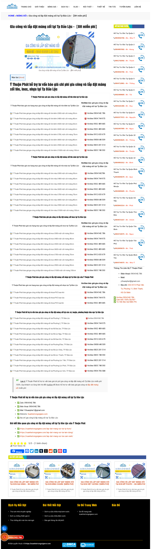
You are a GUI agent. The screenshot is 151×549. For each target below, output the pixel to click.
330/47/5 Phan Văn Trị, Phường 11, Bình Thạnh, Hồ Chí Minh (132, 289)
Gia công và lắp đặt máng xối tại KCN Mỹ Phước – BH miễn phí (130, 483)
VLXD (75, 7)
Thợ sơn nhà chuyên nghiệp (20, 512)
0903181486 (119, 106)
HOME (11, 15)
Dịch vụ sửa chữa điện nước (55, 516)
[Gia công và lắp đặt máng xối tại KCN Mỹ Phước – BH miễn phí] (130, 470)
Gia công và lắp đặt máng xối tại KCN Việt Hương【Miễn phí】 (95, 483)
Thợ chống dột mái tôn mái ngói (22, 520)
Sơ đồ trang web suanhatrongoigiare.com (88, 513)
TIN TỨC (112, 7)
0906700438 (119, 151)
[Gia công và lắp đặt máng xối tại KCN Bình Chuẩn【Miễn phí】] (59, 470)
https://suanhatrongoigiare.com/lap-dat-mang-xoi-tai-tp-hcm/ (45, 429)
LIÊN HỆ (137, 7)
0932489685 (119, 95)
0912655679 (119, 248)
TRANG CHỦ (26, 7)
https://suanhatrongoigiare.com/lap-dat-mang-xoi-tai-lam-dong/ (46, 432)
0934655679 (119, 177)
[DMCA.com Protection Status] (69, 545)
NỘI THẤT (87, 7)
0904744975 (119, 234)
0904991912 (119, 162)
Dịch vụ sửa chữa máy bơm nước (57, 512)
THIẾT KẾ (101, 7)
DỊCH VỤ (65, 7)
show (21, 78)
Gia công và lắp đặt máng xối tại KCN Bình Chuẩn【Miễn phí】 (59, 483)
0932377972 (119, 117)
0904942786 (119, 38)
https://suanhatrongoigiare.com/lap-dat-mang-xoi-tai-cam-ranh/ (46, 436)
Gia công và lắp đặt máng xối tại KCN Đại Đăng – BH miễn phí (24, 483)
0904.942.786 (15, 537)
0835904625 (119, 140)
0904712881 (119, 83)
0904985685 (119, 191)
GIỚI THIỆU (39, 7)
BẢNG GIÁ (52, 7)
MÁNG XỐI (21, 15)
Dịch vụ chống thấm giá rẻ (19, 516)
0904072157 (119, 220)
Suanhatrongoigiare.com (38, 414)
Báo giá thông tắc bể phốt (54, 520)
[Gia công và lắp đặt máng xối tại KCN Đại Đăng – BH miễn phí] (24, 470)
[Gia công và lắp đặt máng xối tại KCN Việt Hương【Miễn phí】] (95, 470)
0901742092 (119, 61)
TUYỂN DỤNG (125, 7)
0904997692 (119, 49)
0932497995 (119, 129)
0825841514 (119, 205)
